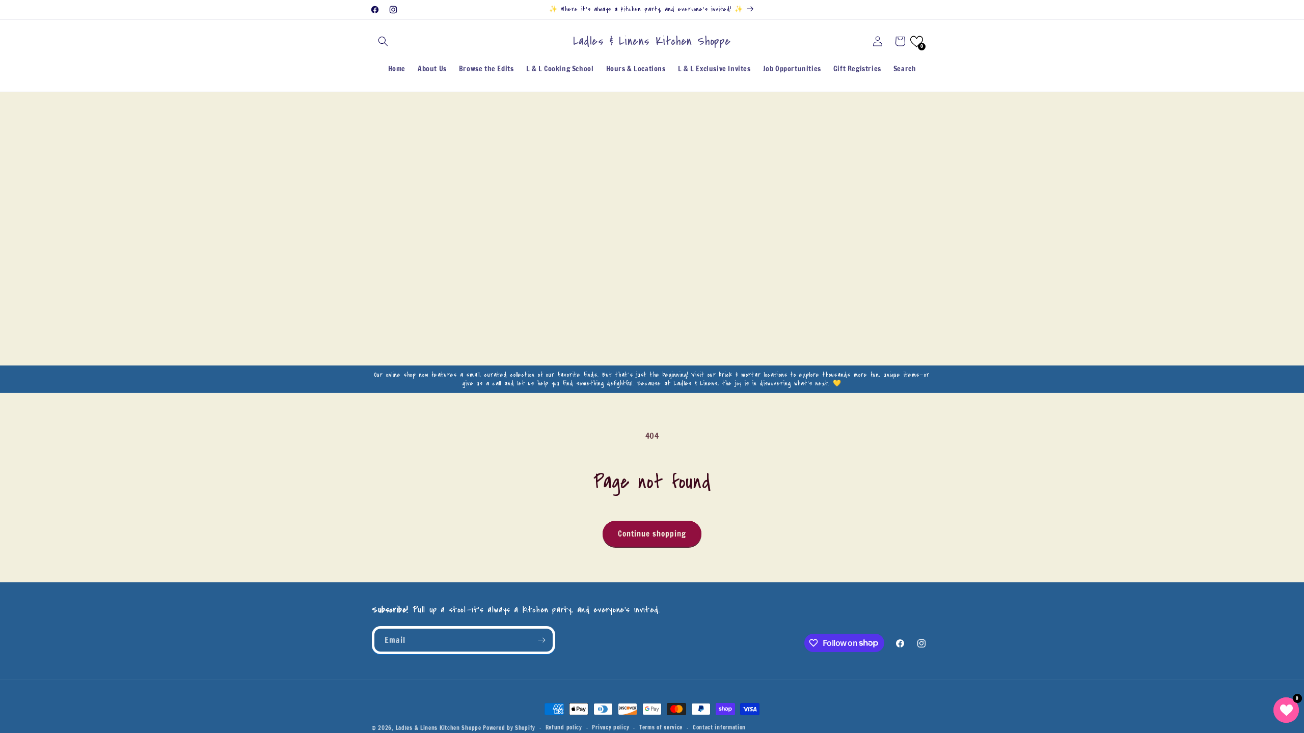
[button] (383, 41)
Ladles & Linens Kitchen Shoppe (438, 728)
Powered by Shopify (509, 728)
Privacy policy (610, 727)
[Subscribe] (541, 640)
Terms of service (661, 727)
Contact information (719, 727)
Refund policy (564, 727)
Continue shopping (652, 533)
